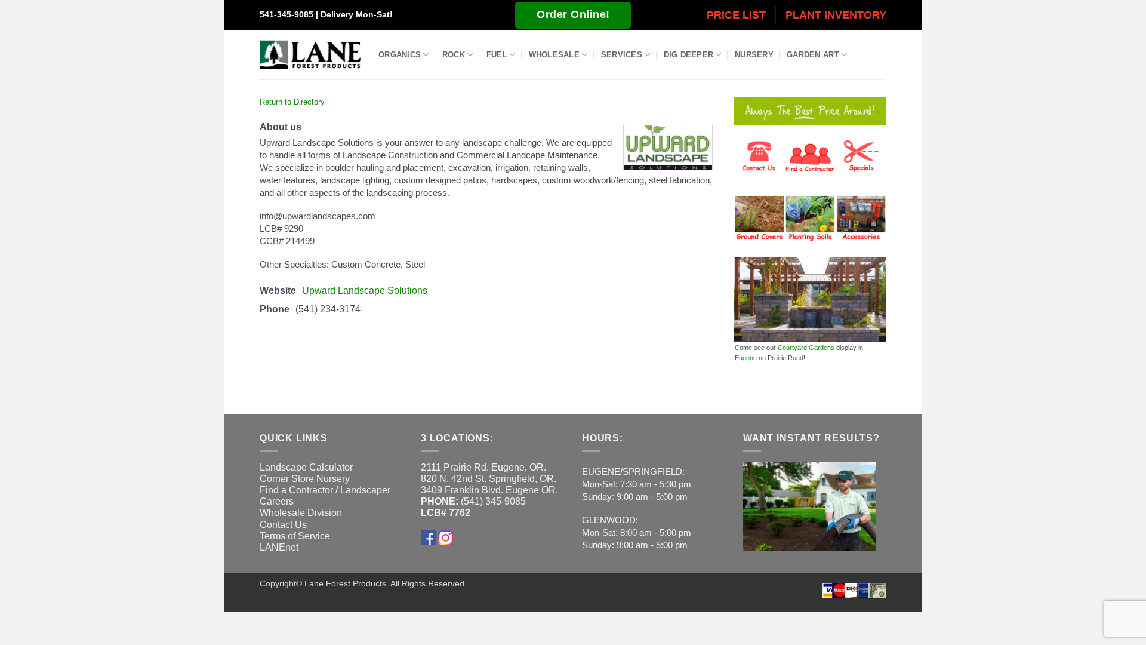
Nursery (754, 54)
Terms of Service (295, 536)
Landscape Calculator (306, 467)
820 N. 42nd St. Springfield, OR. (488, 479)
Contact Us (283, 525)
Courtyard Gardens (806, 347)
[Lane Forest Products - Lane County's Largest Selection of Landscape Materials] (310, 54)
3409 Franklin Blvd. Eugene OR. (489, 490)
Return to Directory (292, 101)
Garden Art (813, 54)
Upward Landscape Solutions (364, 290)
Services (621, 54)
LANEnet (279, 547)
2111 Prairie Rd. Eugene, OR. (483, 467)
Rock (453, 54)
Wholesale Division (301, 513)
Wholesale (554, 54)
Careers (277, 501)
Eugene (746, 357)
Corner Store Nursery (305, 479)
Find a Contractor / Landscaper (325, 490)
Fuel (496, 54)
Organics (399, 54)
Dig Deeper (689, 54)
